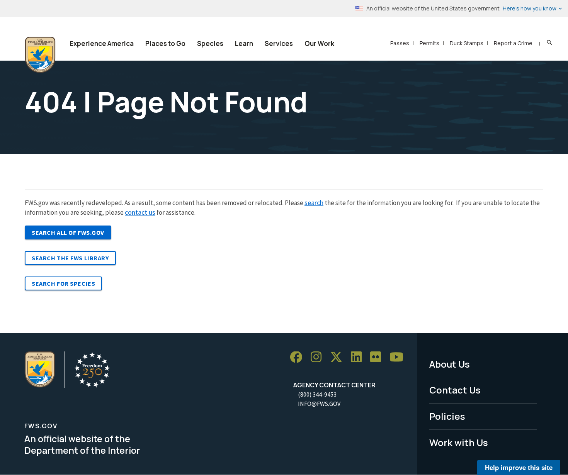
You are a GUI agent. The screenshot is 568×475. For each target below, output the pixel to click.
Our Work (319, 43)
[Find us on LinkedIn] (359, 357)
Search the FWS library (70, 258)
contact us (140, 212)
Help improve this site (519, 467)
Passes (399, 43)
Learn (244, 43)
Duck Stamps (466, 43)
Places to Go (165, 43)
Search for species (63, 283)
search (313, 202)
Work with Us (458, 442)
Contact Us (455, 389)
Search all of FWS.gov (68, 232)
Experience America (102, 43)
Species (210, 43)
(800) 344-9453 (317, 394)
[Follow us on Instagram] (319, 357)
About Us (449, 364)
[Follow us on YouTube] (399, 357)
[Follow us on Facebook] (299, 357)
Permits (429, 43)
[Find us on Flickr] (378, 357)
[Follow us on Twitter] (339, 357)
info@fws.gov (319, 403)
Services (279, 43)
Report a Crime (513, 43)
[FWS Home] (40, 54)
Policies (447, 416)
